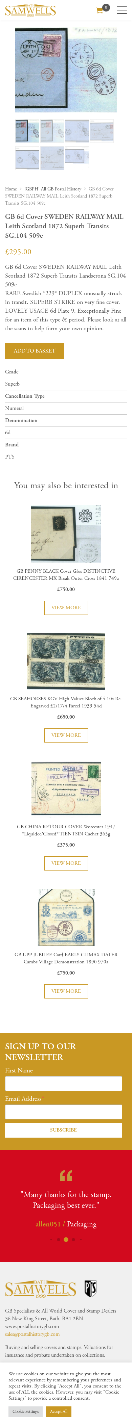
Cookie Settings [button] (26, 1412)
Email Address (23, 1099)
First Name (19, 1071)
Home (11, 189)
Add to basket (35, 351)
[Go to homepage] (30, 10)
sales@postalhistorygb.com (32, 1334)
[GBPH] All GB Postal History (52, 189)
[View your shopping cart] (99, 9)
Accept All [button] (58, 1412)
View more (66, 607)
